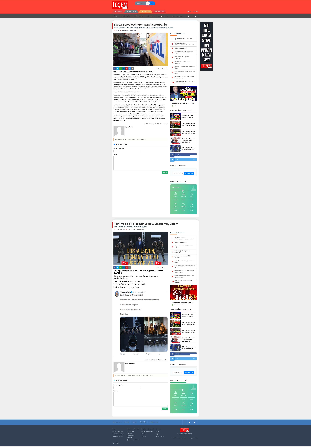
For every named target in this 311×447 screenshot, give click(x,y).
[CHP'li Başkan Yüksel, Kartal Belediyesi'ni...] (175, 132)
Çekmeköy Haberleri (133, 440)
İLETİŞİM (143, 422)
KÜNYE (126, 422)
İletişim (116, 16)
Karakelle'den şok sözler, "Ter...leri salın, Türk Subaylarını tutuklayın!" (183, 103)
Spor (157, 431)
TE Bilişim (115, 443)
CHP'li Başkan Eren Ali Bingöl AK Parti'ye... (188, 148)
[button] (141, 3)
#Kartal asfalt (143, 139)
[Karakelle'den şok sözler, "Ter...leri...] (175, 116)
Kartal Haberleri (125, 16)
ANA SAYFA (118, 11)
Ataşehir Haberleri (147, 429)
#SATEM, (126, 375)
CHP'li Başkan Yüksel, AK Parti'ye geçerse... (188, 124)
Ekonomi (144, 434)
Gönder (165, 172)
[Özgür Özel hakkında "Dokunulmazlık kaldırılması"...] (175, 140)
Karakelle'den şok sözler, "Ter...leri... (187, 116)
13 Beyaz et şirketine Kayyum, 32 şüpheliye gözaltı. (183, 302)
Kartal (175, 106)
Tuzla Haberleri (150, 16)
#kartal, (117, 139)
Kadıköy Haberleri (147, 431)
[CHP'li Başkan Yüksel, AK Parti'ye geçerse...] (175, 124)
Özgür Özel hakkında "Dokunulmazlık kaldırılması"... (188, 140)
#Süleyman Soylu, (119, 375)
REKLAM (134, 422)
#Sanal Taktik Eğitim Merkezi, (139, 375)
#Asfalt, (129, 139)
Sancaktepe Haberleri (130, 436)
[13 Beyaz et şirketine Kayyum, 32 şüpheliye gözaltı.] (183, 293)
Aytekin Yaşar (160, 436)
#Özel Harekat (149, 375)
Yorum (115, 154)
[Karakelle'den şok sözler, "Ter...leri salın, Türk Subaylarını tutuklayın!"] (183, 94)
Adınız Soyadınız (118, 148)
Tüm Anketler (182, 165)
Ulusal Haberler (178, 305)
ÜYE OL (189, 11)
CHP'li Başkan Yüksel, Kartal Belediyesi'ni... (188, 132)
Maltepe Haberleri (163, 16)
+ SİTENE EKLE (153, 422)
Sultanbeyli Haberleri (177, 16)
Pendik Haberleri (138, 16)
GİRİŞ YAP (195, 11)
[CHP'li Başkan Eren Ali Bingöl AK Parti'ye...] (175, 148)
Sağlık (158, 434)
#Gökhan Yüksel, (135, 139)
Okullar (158, 429)
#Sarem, (130, 375)
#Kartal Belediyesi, (123, 139)
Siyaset (143, 436)
